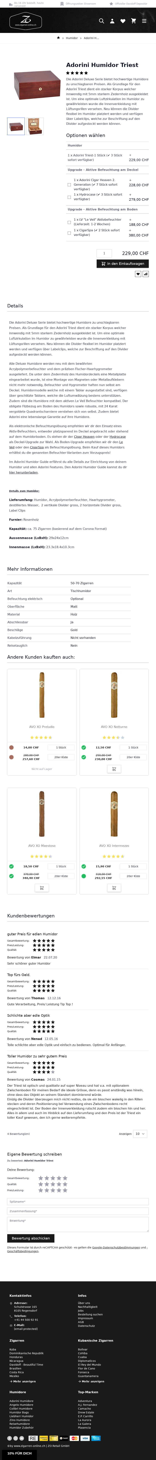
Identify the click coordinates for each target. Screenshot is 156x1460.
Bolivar (83, 1349)
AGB (81, 1322)
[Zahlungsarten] (65, 1438)
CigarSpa (37, 447)
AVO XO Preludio (41, 727)
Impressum (85, 1318)
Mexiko (14, 1376)
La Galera (84, 1423)
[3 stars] (53, 1178)
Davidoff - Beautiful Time (26, 1364)
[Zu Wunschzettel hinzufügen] (138, 274)
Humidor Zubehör (22, 1427)
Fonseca (83, 1372)
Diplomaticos (87, 1360)
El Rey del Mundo (89, 1364)
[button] (19, 1455)
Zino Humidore (20, 1420)
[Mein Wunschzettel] (122, 21)
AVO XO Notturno (114, 727)
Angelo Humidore (21, 1404)
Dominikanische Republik (27, 1353)
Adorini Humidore (91, 38)
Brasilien (15, 1368)
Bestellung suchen (90, 1314)
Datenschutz (86, 1325)
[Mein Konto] (112, 21)
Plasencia (84, 1427)
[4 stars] (59, 1178)
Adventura (85, 1401)
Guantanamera (88, 1376)
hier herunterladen (23, 472)
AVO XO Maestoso (42, 846)
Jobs (81, 1310)
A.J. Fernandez (87, 1404)
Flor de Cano (86, 1368)
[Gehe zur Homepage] (58, 38)
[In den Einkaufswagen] (114, 769)
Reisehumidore (20, 1423)
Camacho (84, 1408)
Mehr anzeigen (24, 1381)
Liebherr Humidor (21, 1416)
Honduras (16, 1357)
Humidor (72, 38)
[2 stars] (47, 1178)
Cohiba (83, 1353)
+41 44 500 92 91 (26, 1319)
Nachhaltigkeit (87, 1306)
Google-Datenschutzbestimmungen (116, 1247)
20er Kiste (133, 757)
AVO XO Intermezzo (114, 846)
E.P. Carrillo (85, 1416)
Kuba (13, 1349)
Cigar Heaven (84, 437)
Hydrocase (118, 437)
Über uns (84, 1303)
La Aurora (84, 1420)
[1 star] (41, 1178)
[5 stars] (65, 1178)
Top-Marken (88, 1392)
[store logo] (24, 21)
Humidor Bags (19, 1412)
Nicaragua (16, 1360)
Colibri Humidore (21, 1408)
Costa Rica (17, 1372)
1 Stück (133, 747)
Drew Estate (86, 1412)
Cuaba (82, 1357)
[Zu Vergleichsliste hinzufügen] (146, 274)
